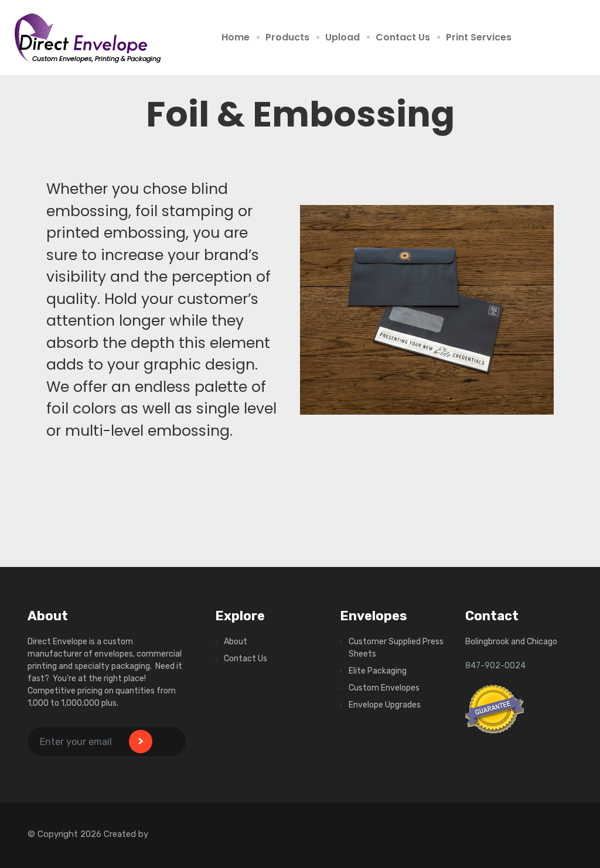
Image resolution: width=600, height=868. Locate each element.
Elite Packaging (378, 671)
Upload (342, 37)
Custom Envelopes (384, 688)
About (235, 642)
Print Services (479, 37)
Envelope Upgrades (385, 705)
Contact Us (403, 37)
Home (235, 37)
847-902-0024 (495, 666)
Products (287, 37)
